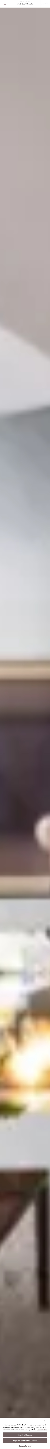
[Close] (45, 1420)
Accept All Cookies (25, 1435)
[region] (25, 1433)
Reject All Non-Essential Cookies (25, 1440)
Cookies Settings (25, 1446)
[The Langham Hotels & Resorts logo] (25, 4)
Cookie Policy (42, 1430)
